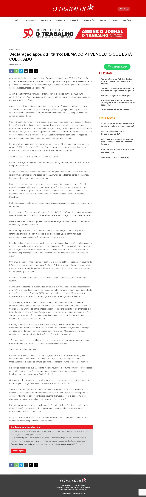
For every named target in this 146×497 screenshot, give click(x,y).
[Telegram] (21, 71)
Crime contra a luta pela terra (115, 110)
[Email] (31, 71)
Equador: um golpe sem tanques (116, 95)
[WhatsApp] (16, 71)
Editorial (18, 50)
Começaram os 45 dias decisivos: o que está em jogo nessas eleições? (117, 89)
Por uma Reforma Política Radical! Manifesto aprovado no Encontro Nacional (117, 81)
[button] (124, 9)
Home (11, 50)
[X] (36, 71)
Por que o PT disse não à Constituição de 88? (112, 132)
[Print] (26, 71)
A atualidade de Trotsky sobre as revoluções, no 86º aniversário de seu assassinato (118, 102)
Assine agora (18, 451)
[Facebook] (11, 71)
